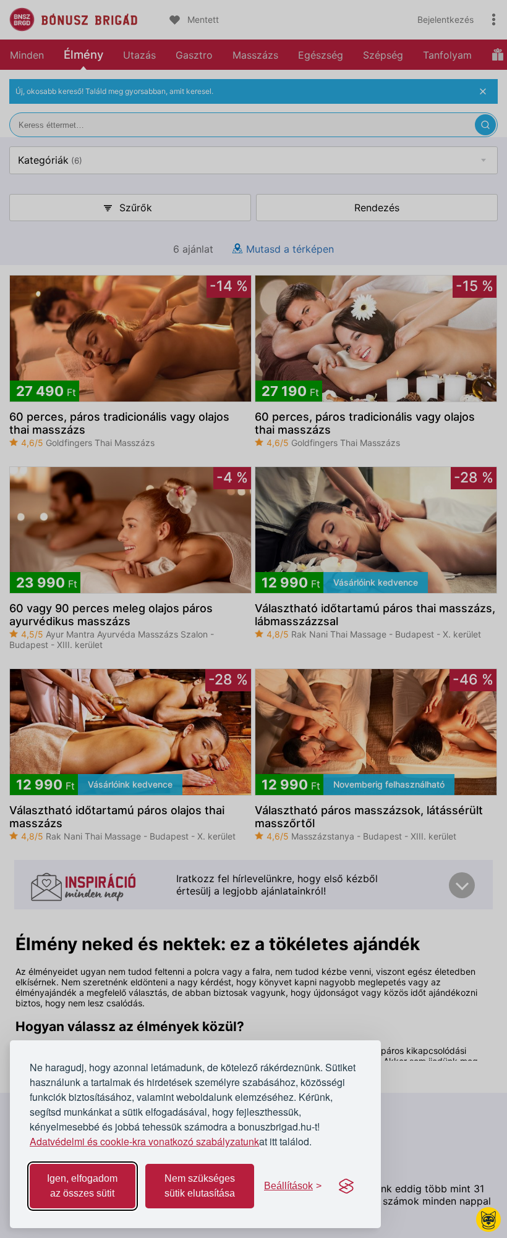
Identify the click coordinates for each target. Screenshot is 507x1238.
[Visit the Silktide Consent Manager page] (346, 1186)
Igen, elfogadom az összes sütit (82, 1185)
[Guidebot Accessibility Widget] (488, 1219)
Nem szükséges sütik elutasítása (199, 1185)
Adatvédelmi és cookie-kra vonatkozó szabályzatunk (144, 1141)
